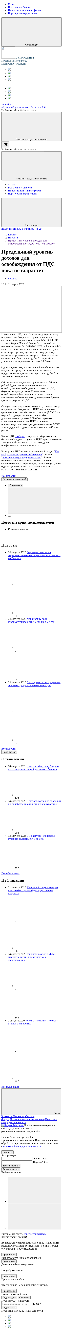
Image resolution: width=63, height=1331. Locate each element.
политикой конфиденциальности (22, 1146)
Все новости (8, 475)
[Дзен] (9, 79)
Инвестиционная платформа (24, 190)
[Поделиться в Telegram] (9, 516)
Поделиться (15, 485)
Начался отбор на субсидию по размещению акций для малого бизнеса (33, 768)
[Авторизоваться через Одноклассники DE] (34, 1190)
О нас (11, 184)
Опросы (29, 1116)
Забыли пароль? (11, 1165)
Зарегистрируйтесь (35, 1234)
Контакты (7, 1116)
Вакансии (19, 1116)
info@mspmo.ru (11, 228)
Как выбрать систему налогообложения (30, 453)
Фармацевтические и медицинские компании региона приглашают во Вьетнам (34, 555)
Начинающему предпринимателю (22, 457)
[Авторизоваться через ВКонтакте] (34, 1216)
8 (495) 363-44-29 (31, 228)
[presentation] (5, 144)
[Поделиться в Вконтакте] (34, 500)
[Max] (9, 73)
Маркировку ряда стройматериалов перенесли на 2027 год (31, 620)
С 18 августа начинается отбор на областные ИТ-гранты (31, 837)
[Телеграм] (9, 69)
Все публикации (10, 1086)
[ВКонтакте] (9, 76)
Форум (5, 1119)
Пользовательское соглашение (27, 1119)
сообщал (20, 436)
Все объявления (10, 873)
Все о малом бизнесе (20, 187)
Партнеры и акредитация (22, 193)
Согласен (7, 1152)
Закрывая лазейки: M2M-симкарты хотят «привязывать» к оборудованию (31, 957)
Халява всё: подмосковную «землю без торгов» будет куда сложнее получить (33, 890)
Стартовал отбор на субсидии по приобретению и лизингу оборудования (34, 802)
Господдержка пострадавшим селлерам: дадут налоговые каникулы (34, 684)
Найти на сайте (10, 110)
